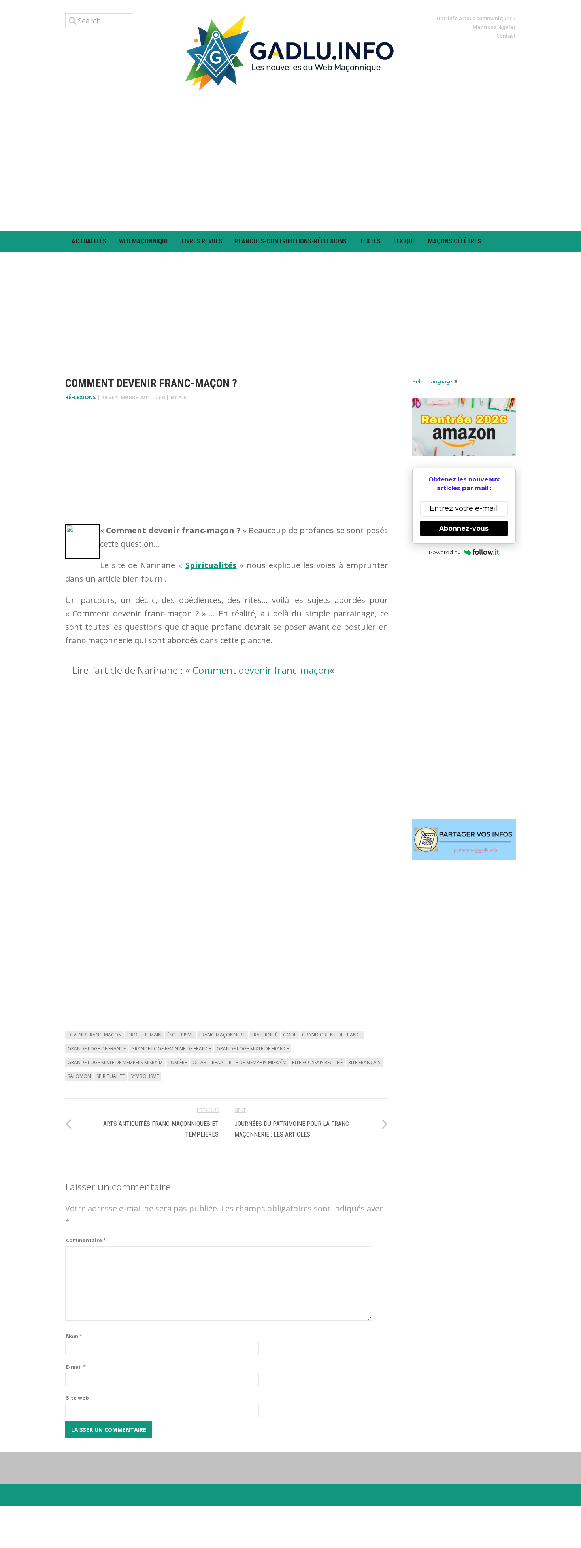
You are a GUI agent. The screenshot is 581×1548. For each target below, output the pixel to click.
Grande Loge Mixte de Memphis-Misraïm (115, 1062)
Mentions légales (494, 26)
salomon (79, 1076)
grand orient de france (332, 1034)
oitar (199, 1062)
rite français (364, 1062)
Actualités (89, 241)
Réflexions (80, 397)
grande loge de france (97, 1048)
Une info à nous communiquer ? (476, 18)
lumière (177, 1062)
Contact (506, 35)
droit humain (144, 1034)
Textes (370, 241)
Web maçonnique (144, 241)
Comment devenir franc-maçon (261, 669)
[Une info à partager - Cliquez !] (464, 839)
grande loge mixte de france (253, 1048)
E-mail (76, 1366)
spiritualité (110, 1076)
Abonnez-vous (464, 528)
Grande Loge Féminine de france (171, 1048)
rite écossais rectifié (317, 1062)
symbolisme (144, 1076)
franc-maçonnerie (222, 1034)
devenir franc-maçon (95, 1034)
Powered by (444, 552)
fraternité (264, 1034)
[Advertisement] (290, 160)
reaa (217, 1062)
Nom (74, 1336)
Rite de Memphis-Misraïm (258, 1062)
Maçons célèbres (454, 241)
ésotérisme (180, 1034)
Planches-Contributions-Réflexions (291, 241)
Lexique (404, 241)
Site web (77, 1397)
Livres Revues (201, 241)
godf (289, 1034)
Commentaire (86, 1240)
